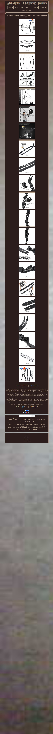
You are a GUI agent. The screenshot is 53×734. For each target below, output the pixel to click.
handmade (36, 424)
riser (32, 421)
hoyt (45, 421)
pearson (19, 419)
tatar (14, 421)
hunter (21, 421)
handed (17, 427)
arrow (33, 419)
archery (34, 427)
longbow (27, 421)
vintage (23, 427)
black (10, 424)
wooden (9, 427)
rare (39, 421)
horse (23, 424)
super (15, 424)
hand (29, 419)
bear (35, 429)
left (42, 421)
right (24, 419)
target (43, 419)
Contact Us (26, 437)
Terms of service (27, 441)
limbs (43, 424)
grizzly (14, 427)
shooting (10, 421)
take (39, 424)
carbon (38, 419)
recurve (42, 427)
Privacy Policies (27, 439)
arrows (19, 424)
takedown (13, 419)
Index (27, 435)
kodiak (29, 430)
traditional (21, 430)
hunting (29, 424)
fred (29, 427)
